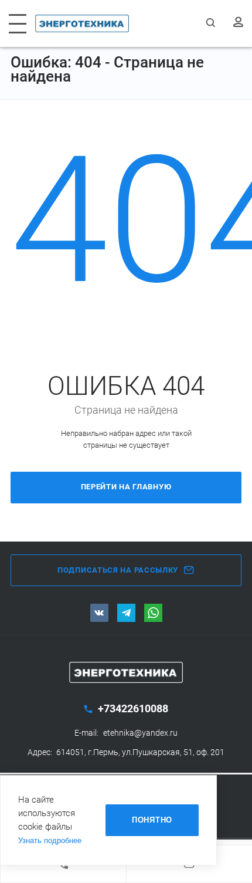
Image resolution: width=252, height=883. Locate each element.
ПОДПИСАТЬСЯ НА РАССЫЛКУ (117, 570)
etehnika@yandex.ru (140, 732)
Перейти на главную (126, 486)
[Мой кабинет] (238, 24)
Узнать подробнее (49, 840)
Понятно (152, 820)
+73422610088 (132, 708)
